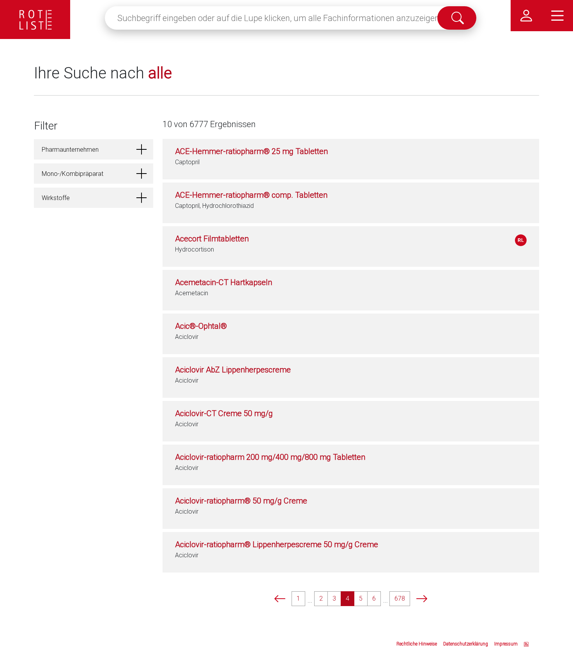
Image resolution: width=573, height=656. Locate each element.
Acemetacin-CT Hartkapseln (223, 282)
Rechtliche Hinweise (416, 644)
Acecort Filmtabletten (212, 238)
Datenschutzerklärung (465, 644)
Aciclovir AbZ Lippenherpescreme (233, 369)
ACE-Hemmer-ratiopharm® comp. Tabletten (251, 195)
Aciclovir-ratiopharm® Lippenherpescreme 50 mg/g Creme (276, 544)
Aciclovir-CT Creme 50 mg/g (224, 413)
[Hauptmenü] (557, 15)
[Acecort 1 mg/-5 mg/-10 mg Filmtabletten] (521, 240)
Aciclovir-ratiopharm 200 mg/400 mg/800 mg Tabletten (270, 457)
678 (399, 598)
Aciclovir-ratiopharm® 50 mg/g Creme (241, 500)
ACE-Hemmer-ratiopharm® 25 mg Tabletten (251, 151)
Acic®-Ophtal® (201, 326)
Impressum (506, 644)
